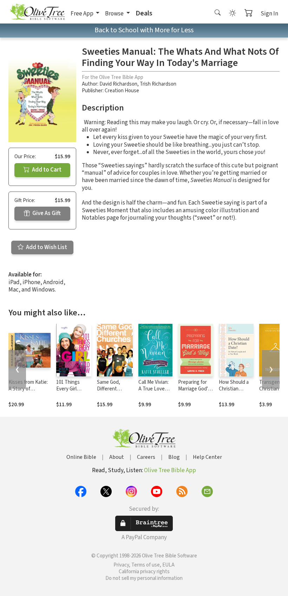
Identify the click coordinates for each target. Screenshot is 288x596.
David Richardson (118, 84)
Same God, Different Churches (108, 389)
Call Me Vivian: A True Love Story (153, 389)
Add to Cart (46, 170)
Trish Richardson (158, 84)
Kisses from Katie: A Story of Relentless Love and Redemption (28, 392)
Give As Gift (46, 213)
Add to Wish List (46, 247)
